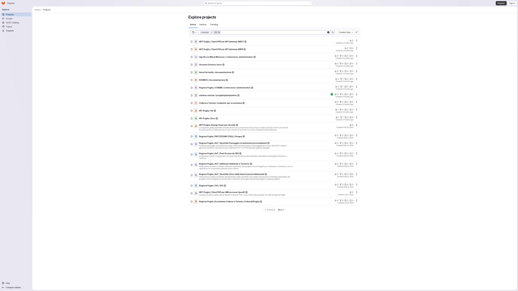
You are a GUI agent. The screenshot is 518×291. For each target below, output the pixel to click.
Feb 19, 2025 (348, 127)
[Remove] (219, 32)
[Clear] (328, 32)
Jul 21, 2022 (348, 195)
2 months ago (348, 43)
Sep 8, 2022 (348, 187)
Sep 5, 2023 (348, 138)
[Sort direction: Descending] (357, 32)
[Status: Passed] (331, 94)
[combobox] (345, 32)
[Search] (332, 32)
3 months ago (348, 58)
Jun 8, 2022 (348, 203)
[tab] (193, 24)
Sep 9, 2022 (348, 166)
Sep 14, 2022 (348, 145)
